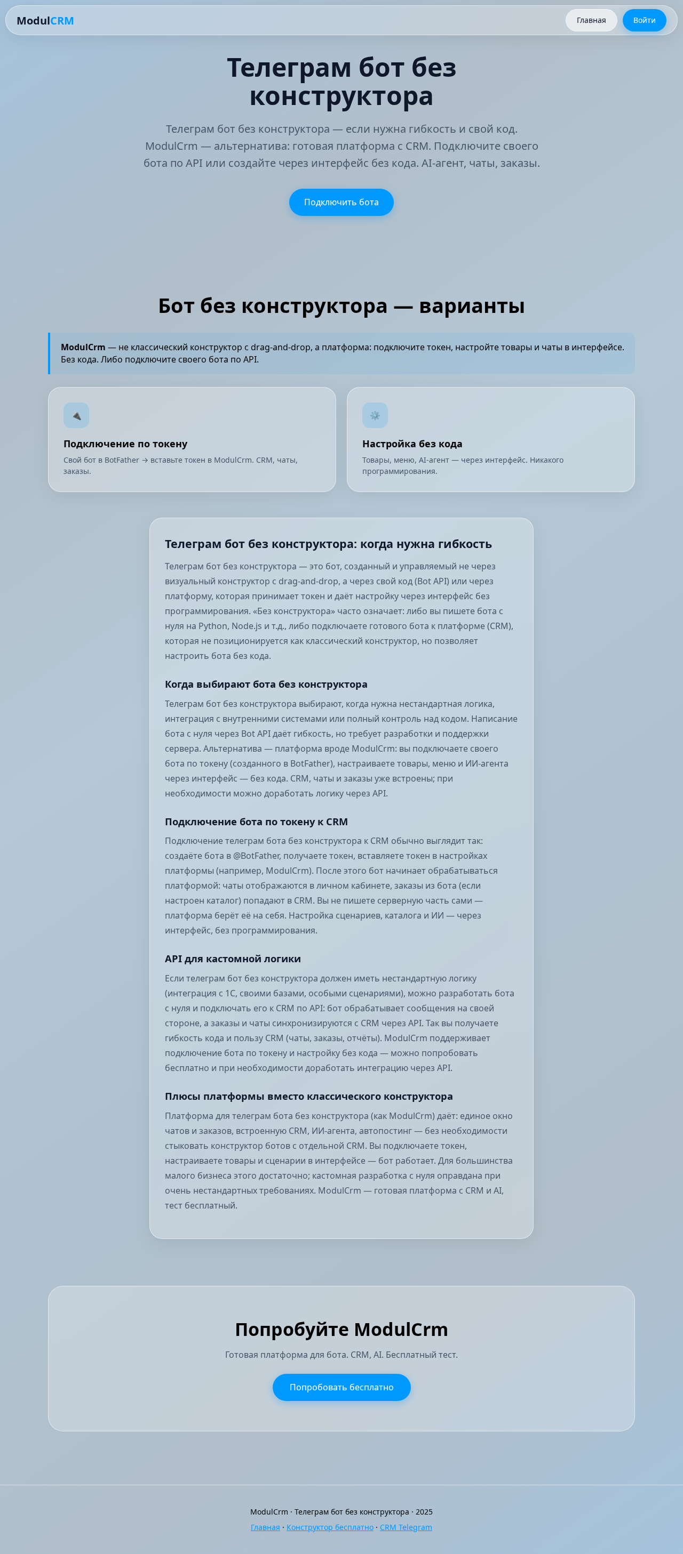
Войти (644, 20)
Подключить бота (341, 202)
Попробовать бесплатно (342, 1387)
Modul (45, 20)
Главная (591, 20)
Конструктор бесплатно (330, 1527)
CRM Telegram (406, 1527)
